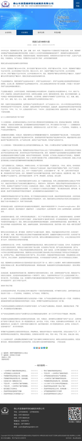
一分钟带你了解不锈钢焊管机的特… (56, 378)
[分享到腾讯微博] (42, 348)
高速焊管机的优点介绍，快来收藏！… (56, 388)
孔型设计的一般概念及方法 (13, 381)
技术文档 (41, 32)
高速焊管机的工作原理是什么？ (14, 394)
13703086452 (23, 412)
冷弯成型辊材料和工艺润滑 (53, 391)
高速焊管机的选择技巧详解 (13, 391)
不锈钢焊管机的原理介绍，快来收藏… (16, 378)
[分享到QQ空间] (37, 348)
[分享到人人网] (44, 348)
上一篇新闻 (14, 353)
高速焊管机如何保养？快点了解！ (55, 386)
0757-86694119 (24, 415)
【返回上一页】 (6, 357)
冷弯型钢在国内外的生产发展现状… (56, 376)
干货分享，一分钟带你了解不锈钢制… (16, 383)
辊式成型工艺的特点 (10, 388)
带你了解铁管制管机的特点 (53, 371)
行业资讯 (24, 32)
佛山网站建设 (77, 438)
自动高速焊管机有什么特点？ (53, 394)
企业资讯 (8, 32)
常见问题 (57, 32)
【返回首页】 (5, 359)
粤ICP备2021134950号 (19, 438)
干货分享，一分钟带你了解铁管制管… (56, 373)
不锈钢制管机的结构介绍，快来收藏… (56, 381)
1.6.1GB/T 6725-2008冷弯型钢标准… (56, 383)
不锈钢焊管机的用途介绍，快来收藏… (16, 376)
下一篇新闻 (10, 355)
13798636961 (34, 412)
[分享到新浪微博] (39, 348)
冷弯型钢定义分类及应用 (12, 373)
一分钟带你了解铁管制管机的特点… (16, 371)
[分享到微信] (47, 348)
